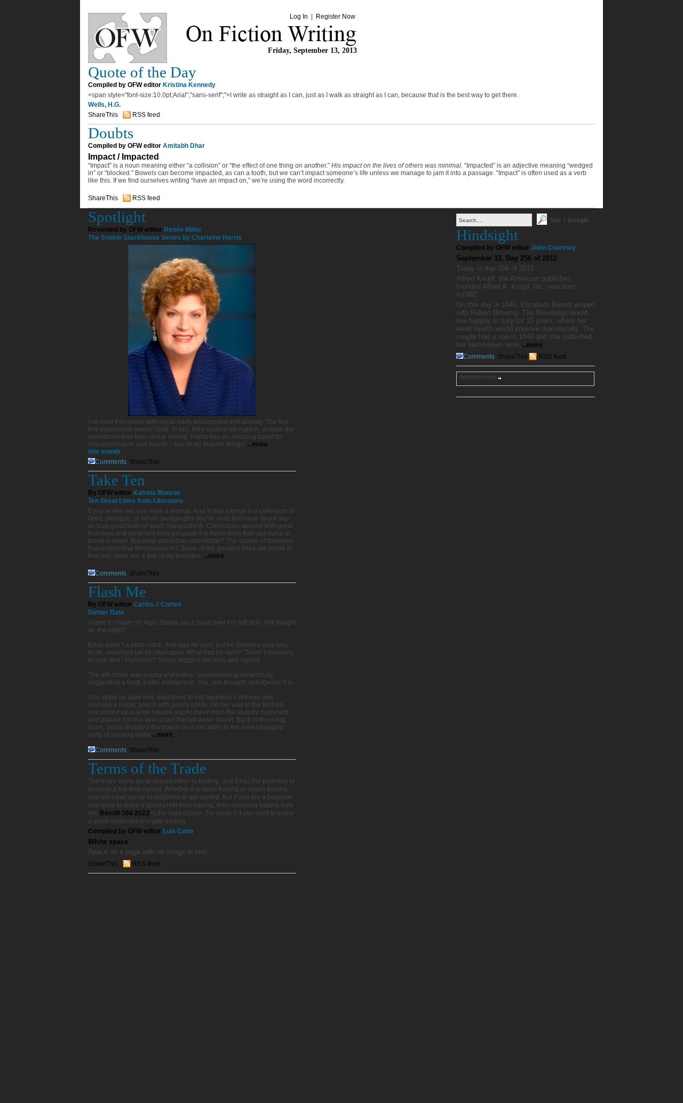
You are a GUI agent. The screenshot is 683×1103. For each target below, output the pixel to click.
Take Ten (116, 480)
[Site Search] (542, 222)
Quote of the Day (142, 72)
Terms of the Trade (147, 768)
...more (257, 444)
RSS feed (146, 115)
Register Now (335, 16)
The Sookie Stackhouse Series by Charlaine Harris (165, 237)
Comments (110, 462)
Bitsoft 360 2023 (124, 813)
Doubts (110, 132)
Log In (299, 16)
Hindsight (487, 234)
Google (578, 220)
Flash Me (117, 591)
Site (555, 220)
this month (104, 451)
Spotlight (117, 216)
